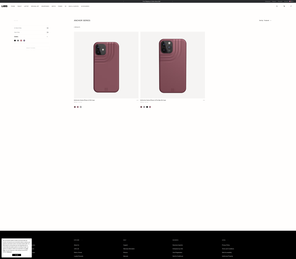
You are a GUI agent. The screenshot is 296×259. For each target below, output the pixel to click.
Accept (16, 255)
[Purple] (24, 40)
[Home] (4, 6)
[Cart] (284, 6)
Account (286, 1)
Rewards (280, 1)
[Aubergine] (75, 107)
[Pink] (21, 40)
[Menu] (291, 6)
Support (274, 1)
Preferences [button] (9, 251)
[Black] (15, 40)
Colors (16, 36)
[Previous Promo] (123, 1)
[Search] (276, 6)
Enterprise (267, 1)
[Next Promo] (172, 1)
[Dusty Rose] (78, 107)
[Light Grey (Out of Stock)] (81, 107)
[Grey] (18, 40)
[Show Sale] (47, 32)
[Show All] (47, 28)
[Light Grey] (144, 107)
